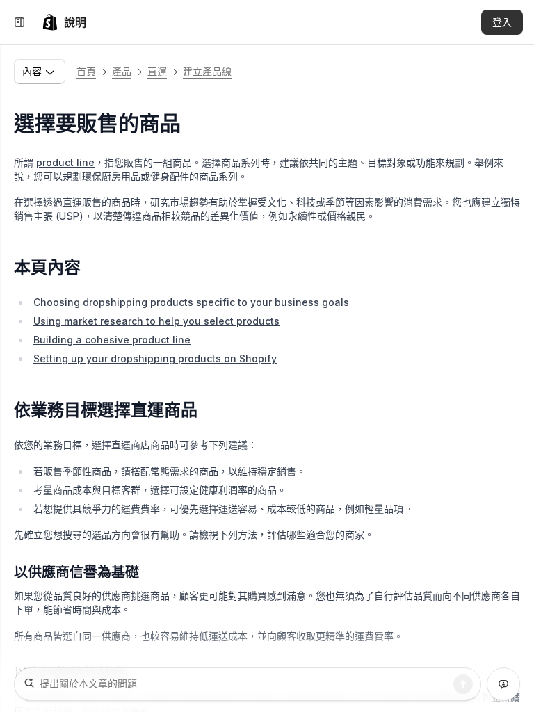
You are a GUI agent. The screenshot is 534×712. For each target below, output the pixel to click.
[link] (64, 22)
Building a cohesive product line (112, 340)
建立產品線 (207, 71)
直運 (157, 71)
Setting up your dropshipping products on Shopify (155, 358)
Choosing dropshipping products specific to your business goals (191, 302)
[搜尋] (463, 684)
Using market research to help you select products (156, 321)
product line (65, 162)
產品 (121, 71)
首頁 (86, 71)
